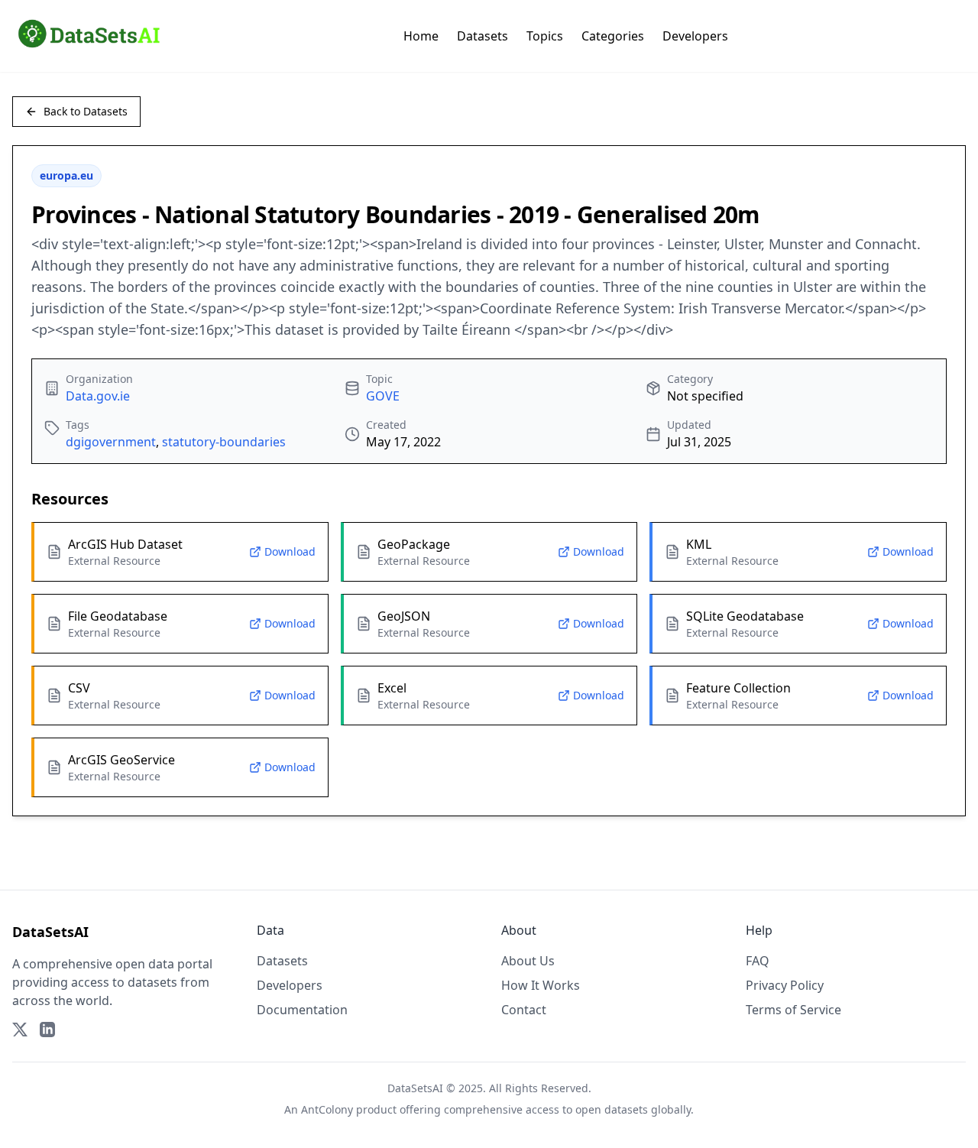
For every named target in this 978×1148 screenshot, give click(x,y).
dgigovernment (111, 441)
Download (290, 551)
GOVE (383, 396)
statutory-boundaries (224, 441)
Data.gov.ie (98, 396)
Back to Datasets (86, 111)
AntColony (327, 1109)
